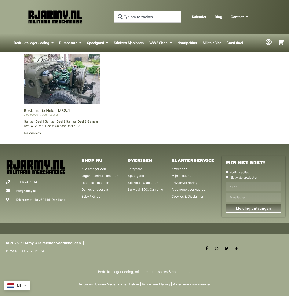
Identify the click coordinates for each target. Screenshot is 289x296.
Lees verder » (32, 133)
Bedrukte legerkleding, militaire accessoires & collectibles (144, 272)
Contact (237, 17)
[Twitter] (227, 248)
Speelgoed (95, 43)
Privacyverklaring (156, 284)
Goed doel (234, 43)
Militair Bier (212, 43)
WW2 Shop (158, 43)
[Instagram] (216, 248)
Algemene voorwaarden (192, 284)
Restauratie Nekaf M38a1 (47, 110)
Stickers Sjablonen (129, 43)
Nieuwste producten (244, 177)
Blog (218, 17)
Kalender (199, 17)
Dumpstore (68, 43)
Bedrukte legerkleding (31, 43)
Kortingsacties (239, 172)
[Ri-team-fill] (236, 248)
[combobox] (147, 17)
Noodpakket (187, 43)
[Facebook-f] (206, 248)
